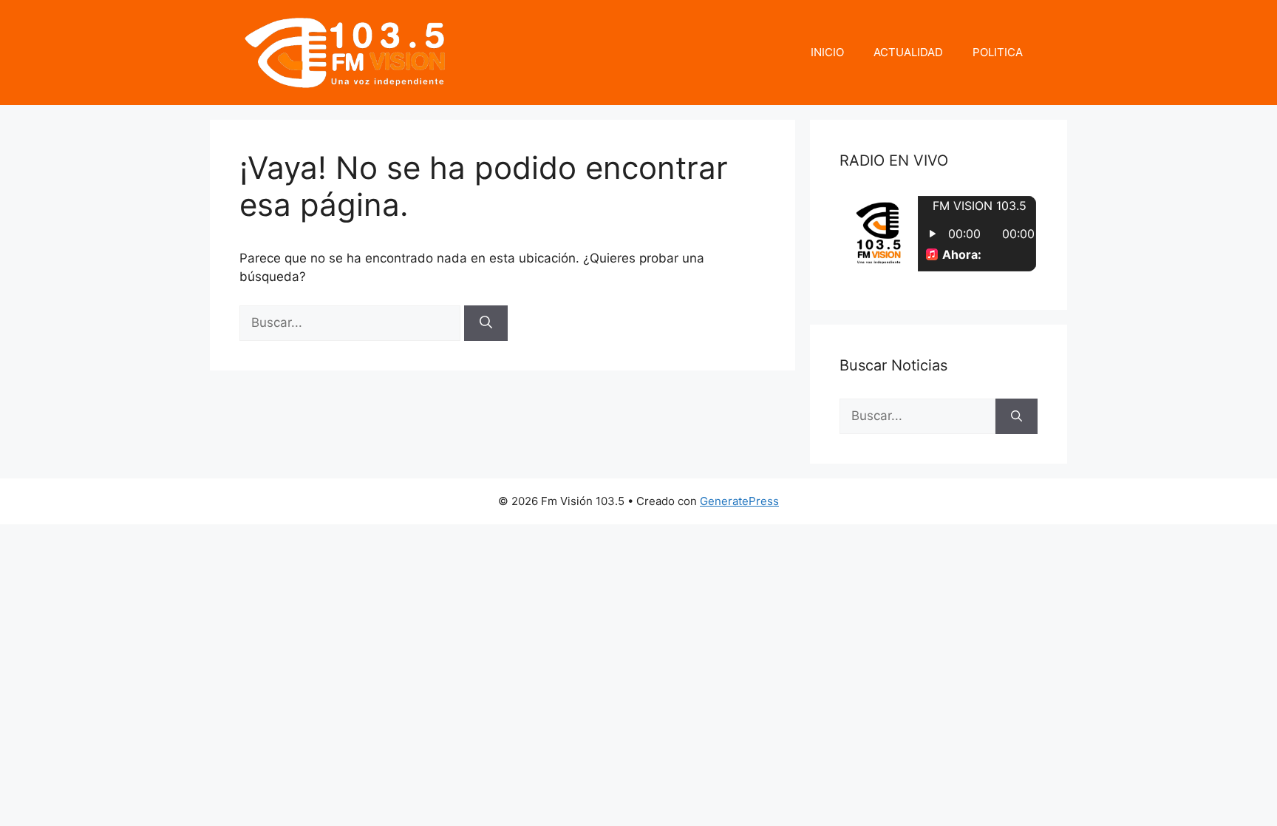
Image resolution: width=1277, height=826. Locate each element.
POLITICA (998, 52)
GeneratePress (739, 501)
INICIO (827, 52)
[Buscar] (486, 323)
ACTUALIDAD (908, 52)
